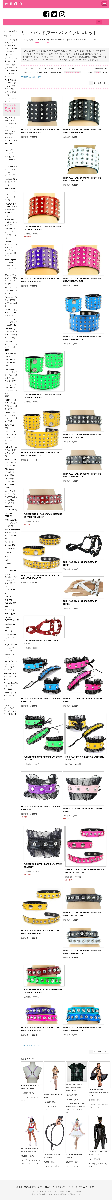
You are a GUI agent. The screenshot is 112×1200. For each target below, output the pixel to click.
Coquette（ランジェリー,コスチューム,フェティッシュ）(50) (11, 333)
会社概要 (18, 1187)
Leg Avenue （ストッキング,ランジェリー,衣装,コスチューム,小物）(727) (11, 375)
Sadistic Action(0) (8, 629)
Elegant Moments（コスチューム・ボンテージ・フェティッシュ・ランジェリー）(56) (11, 248)
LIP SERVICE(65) (10, 588)
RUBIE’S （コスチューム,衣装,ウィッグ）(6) (11, 451)
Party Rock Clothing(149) (10, 543)
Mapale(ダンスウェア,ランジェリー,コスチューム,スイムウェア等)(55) (11, 70)
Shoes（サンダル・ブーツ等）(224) (10, 695)
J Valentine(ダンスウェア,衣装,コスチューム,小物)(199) (11, 301)
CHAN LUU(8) (10, 548)
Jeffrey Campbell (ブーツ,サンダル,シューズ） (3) (10, 578)
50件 (90, 72)
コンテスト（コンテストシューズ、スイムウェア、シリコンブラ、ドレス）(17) (11, 708)
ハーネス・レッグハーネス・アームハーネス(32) (11, 141)
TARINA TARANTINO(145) (12, 618)
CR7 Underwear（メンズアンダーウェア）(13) (11, 322)
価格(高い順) (42, 72)
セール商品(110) (11, 634)
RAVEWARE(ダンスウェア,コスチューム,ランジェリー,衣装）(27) (11, 209)
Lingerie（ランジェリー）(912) (11, 655)
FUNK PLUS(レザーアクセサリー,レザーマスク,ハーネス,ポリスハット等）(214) (11, 87)
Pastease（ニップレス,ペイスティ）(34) (11, 290)
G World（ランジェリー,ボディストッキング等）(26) (11, 279)
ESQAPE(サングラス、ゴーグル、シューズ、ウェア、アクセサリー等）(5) (11, 45)
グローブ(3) (9, 127)
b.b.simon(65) (10, 624)
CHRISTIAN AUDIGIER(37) (10, 601)
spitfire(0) (8, 563)
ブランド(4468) (10, 36)
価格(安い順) (28, 72)
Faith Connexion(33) (11, 569)
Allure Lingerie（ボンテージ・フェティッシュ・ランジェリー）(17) (11, 265)
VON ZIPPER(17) (9, 594)
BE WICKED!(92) (10, 426)
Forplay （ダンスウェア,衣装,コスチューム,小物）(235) (11, 416)
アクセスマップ (58, 1187)
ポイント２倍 (48, 68)
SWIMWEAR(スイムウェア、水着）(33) (10, 676)
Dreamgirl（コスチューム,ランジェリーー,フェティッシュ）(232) (11, 390)
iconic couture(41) (9, 608)
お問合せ (47, 1187)
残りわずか (35, 68)
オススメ (61, 68)
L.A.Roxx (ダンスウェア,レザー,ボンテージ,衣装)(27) (10, 482)
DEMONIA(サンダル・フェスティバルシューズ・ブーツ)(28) (11, 170)
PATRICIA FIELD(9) (8, 514)
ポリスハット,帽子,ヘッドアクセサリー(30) (11, 120)
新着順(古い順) (56, 72)
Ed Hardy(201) (10, 613)
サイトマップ (72, 1187)
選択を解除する (100, 68)
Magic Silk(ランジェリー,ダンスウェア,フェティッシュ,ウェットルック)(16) (11, 497)
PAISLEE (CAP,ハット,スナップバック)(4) (11, 523)
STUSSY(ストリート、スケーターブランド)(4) (11, 312)
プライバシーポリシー (88, 1187)
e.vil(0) (7, 560)
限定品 (71, 68)
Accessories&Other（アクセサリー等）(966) (11, 686)
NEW (25, 68)
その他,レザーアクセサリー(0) (10, 159)
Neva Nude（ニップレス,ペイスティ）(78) (11, 222)
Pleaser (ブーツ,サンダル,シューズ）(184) (11, 462)
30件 (97, 72)
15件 (105, 72)
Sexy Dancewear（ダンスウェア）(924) (11, 647)
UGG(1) (8, 552)
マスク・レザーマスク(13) (11, 132)
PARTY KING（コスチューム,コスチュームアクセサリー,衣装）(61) (11, 194)
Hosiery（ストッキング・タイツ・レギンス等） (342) (10, 665)
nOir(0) (7, 556)
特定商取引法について (33, 1187)
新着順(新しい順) (72, 72)
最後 (99, 83)
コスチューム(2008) (9, 639)
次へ (105, 83)
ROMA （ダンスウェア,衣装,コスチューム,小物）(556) (11, 404)
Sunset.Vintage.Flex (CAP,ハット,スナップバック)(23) (12, 533)
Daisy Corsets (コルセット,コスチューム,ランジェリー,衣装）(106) (11, 359)
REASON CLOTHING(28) (11, 508)
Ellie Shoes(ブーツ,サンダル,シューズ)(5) (10, 472)
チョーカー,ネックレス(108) (10, 99)
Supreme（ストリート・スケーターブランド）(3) (11, 233)
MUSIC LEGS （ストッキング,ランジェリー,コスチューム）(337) (11, 437)
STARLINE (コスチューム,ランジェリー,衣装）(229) (11, 345)
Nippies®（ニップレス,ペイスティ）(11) (11, 181)
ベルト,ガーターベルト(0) (10, 151)
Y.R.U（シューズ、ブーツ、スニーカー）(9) (11, 58)
